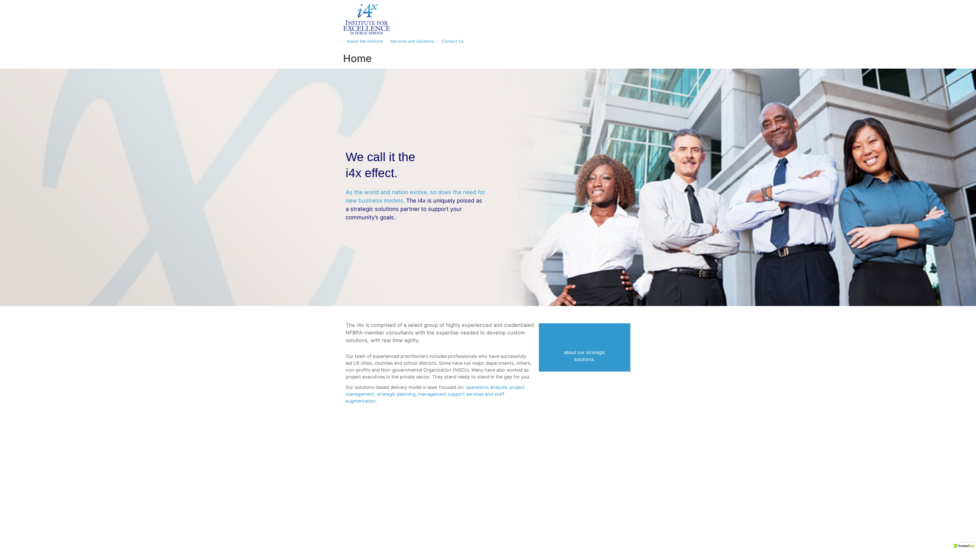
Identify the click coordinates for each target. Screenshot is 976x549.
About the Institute (365, 41)
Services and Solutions (412, 41)
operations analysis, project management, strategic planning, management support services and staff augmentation (435, 394)
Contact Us (453, 41)
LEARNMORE (584, 337)
